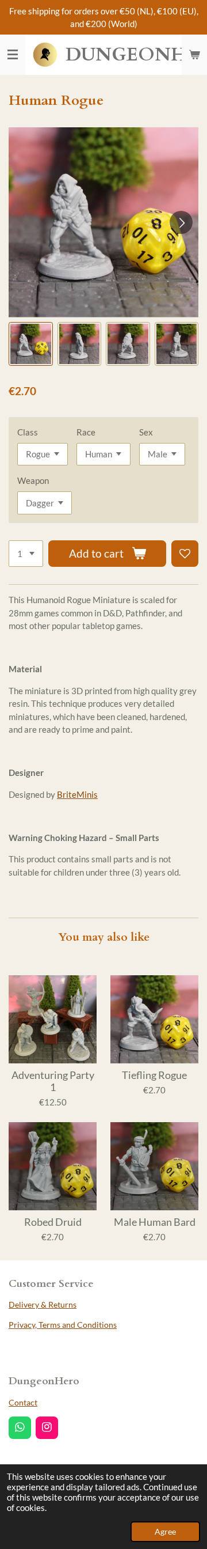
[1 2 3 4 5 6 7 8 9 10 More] (26, 553)
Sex (146, 432)
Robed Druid (53, 1222)
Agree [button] (165, 1531)
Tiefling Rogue (154, 1075)
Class (27, 432)
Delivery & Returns (42, 1304)
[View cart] (194, 55)
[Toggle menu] (12, 55)
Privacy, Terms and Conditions (63, 1325)
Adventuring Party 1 (53, 1081)
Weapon (33, 480)
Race (85, 432)
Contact (23, 1402)
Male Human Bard (154, 1222)
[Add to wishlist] (184, 553)
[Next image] (181, 222)
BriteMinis (77, 794)
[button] (31, 344)
